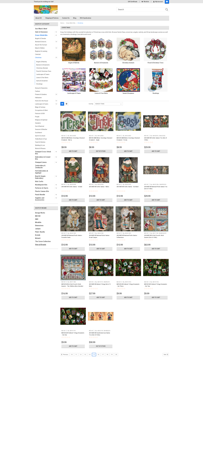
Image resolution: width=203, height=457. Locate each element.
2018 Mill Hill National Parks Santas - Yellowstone (127, 236)
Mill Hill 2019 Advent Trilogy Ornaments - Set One (72, 334)
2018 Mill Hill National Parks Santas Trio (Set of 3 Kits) (155, 187)
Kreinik (37, 235)
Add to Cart (73, 151)
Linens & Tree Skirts (42, 78)
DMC (36, 219)
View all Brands (40, 245)
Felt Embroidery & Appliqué (41, 172)
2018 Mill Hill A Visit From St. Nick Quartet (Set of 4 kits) (154, 236)
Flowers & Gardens (41, 94)
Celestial (37, 54)
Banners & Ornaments (43, 65)
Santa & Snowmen (42, 81)
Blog (74, 18)
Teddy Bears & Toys (41, 139)
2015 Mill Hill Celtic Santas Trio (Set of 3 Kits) (155, 139)
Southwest (38, 133)
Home (62, 23)
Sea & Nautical (39, 126)
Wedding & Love (40, 145)
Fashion (37, 91)
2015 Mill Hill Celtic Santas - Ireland (71, 186)
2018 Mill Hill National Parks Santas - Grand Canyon (99, 236)
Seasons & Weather (41, 129)
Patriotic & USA (40, 113)
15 (94, 354)
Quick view (73, 132)
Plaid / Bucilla (40, 232)
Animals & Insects (40, 42)
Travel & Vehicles (40, 142)
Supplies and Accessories (39, 199)
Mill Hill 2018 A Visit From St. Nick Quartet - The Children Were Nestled (72, 285)
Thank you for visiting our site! (44, 1)
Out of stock (100, 151)
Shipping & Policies (51, 18)
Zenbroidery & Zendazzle (40, 167)
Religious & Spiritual (41, 120)
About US (38, 18)
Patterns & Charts (41, 188)
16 (98, 354)
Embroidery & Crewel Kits (42, 158)
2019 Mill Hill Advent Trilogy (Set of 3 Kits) (100, 285)
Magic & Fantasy (40, 107)
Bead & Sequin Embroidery (40, 177)
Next (165, 354)
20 (116, 354)
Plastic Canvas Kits (42, 191)
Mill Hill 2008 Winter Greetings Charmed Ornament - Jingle (100, 139)
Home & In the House (41, 101)
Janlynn (37, 229)
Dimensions (39, 226)
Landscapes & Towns (42, 74)
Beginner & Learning (41, 51)
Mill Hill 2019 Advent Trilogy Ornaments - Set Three (128, 285)
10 (72, 354)
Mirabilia (38, 222)
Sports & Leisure (40, 136)
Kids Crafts (39, 181)
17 (103, 354)
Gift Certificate (132, 1)
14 (89, 354)
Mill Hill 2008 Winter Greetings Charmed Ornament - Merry (73, 139)
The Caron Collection (43, 241)
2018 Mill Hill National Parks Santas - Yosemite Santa (72, 236)
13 (85, 354)
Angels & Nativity (41, 62)
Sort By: (91, 104)
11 (76, 354)
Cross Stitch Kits (41, 35)
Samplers (38, 123)
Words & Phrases (40, 148)
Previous (65, 354)
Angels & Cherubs (40, 38)
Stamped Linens (41, 162)
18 (107, 354)
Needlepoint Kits (41, 185)
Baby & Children (40, 48)
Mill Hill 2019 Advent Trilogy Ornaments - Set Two (155, 285)
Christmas (38, 57)
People (37, 117)
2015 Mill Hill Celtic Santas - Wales (99, 186)
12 (80, 354)
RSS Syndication (85, 18)
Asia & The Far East (41, 45)
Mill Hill (37, 216)
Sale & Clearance (41, 32)
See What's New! (41, 29)
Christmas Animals (42, 68)
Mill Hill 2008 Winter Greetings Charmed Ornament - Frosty (128, 139)
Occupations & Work (41, 110)
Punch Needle (40, 195)
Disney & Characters (41, 88)
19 (111, 354)
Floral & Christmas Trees (43, 71)
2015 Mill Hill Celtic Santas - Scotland (127, 186)
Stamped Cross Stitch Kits (43, 153)
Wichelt (37, 238)
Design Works (40, 213)
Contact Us (65, 18)
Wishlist (146, 1)
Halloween (38, 98)
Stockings (39, 84)
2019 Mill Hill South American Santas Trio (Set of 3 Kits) (99, 334)
